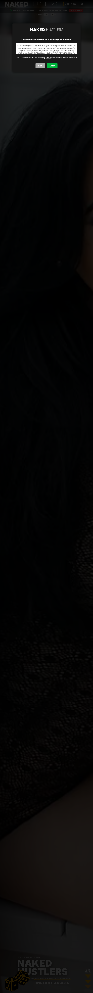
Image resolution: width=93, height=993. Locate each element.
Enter (52, 66)
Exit (40, 66)
